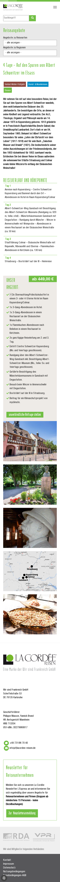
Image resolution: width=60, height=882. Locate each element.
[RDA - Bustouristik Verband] (16, 837)
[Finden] (32, 18)
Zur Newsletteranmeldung (22, 812)
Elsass (8, 91)
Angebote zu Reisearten (15, 38)
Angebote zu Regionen (14, 48)
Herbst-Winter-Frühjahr (15, 84)
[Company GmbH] (13, 7)
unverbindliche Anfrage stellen (25, 414)
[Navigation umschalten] (55, 7)
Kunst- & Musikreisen (37, 84)
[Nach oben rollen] (53, 875)
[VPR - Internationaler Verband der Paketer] (44, 837)
